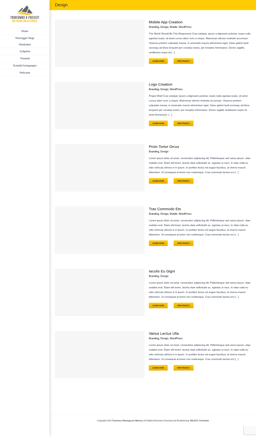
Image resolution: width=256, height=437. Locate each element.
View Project (183, 61)
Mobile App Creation (166, 22)
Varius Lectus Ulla (164, 333)
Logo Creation (160, 84)
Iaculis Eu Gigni (162, 271)
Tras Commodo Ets (165, 209)
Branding (154, 26)
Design (164, 26)
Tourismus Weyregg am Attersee (127, 420)
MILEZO (194, 420)
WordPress (185, 26)
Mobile (173, 26)
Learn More (158, 61)
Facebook (204, 420)
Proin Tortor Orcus (164, 147)
